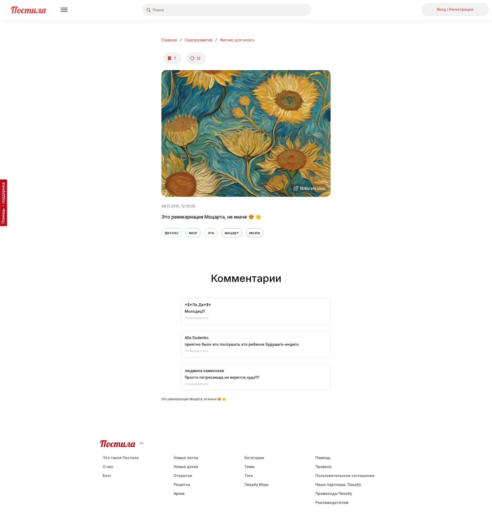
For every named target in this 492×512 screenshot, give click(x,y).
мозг (193, 233)
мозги (254, 233)
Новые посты (186, 457)
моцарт (232, 233)
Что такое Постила (121, 457)
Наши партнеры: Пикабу (338, 484)
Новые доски (186, 466)
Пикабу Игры (256, 484)
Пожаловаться (196, 318)
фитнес (171, 233)
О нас (108, 466)
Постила (28, 10)
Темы (249, 466)
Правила (323, 466)
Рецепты (182, 484)
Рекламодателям (331, 502)
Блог (107, 475)
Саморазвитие (198, 40)
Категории (254, 457)
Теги (248, 475)
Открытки (183, 475)
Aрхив (179, 493)
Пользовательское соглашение (344, 475)
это (211, 233)
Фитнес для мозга (237, 40)
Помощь (323, 457)
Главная (169, 40)
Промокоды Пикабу (333, 493)
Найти (288, 10)
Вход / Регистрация (455, 9)
